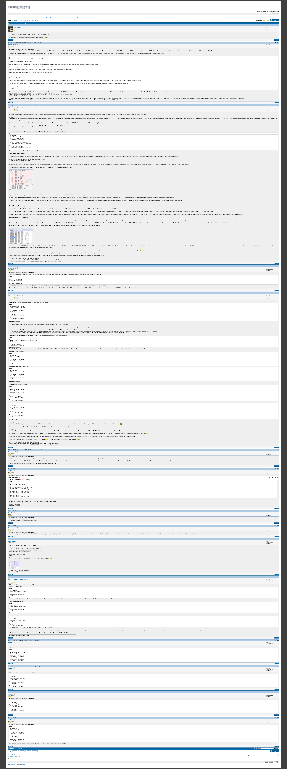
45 (27, 20)
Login (17, 13)
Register (20, 13)
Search (258, 11)
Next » (36, 20)
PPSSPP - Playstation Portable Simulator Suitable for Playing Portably (34, 17)
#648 (278, 105)
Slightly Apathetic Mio (39, 576)
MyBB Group (22, 764)
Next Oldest (11, 748)
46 (29, 20)
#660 (278, 717)
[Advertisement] (57, 5)
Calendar (272, 11)
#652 (278, 468)
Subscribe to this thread (14, 758)
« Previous (15, 20)
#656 (278, 576)
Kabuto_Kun (38, 105)
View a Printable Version (14, 754)
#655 (278, 539)
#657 (278, 640)
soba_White (11, 541)
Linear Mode (276, 22)
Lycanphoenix (38, 42)
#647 (278, 42)
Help (278, 11)
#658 (278, 666)
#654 (278, 525)
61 (32, 20)
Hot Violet (17, 27)
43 (23, 20)
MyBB (13, 764)
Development (55, 17)
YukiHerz (10, 513)
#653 (278, 510)
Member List (265, 11)
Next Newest (18, 748)
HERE (39, 150)
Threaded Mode (270, 22)
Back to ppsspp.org (12, 9)
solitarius (11, 470)
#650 (278, 293)
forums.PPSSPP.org (12, 17)
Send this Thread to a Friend (15, 756)
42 (21, 20)
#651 (278, 449)
